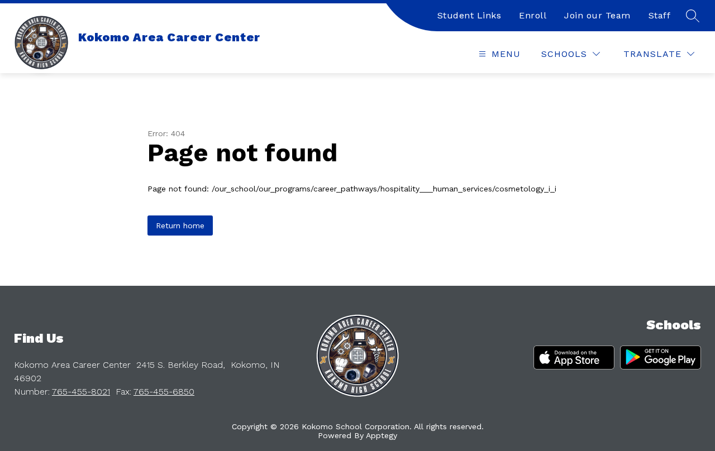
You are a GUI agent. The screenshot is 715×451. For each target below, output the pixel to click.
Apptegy (381, 435)
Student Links (469, 15)
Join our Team (597, 15)
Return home (180, 225)
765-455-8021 (81, 391)
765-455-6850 (164, 391)
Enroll (532, 15)
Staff (660, 15)
